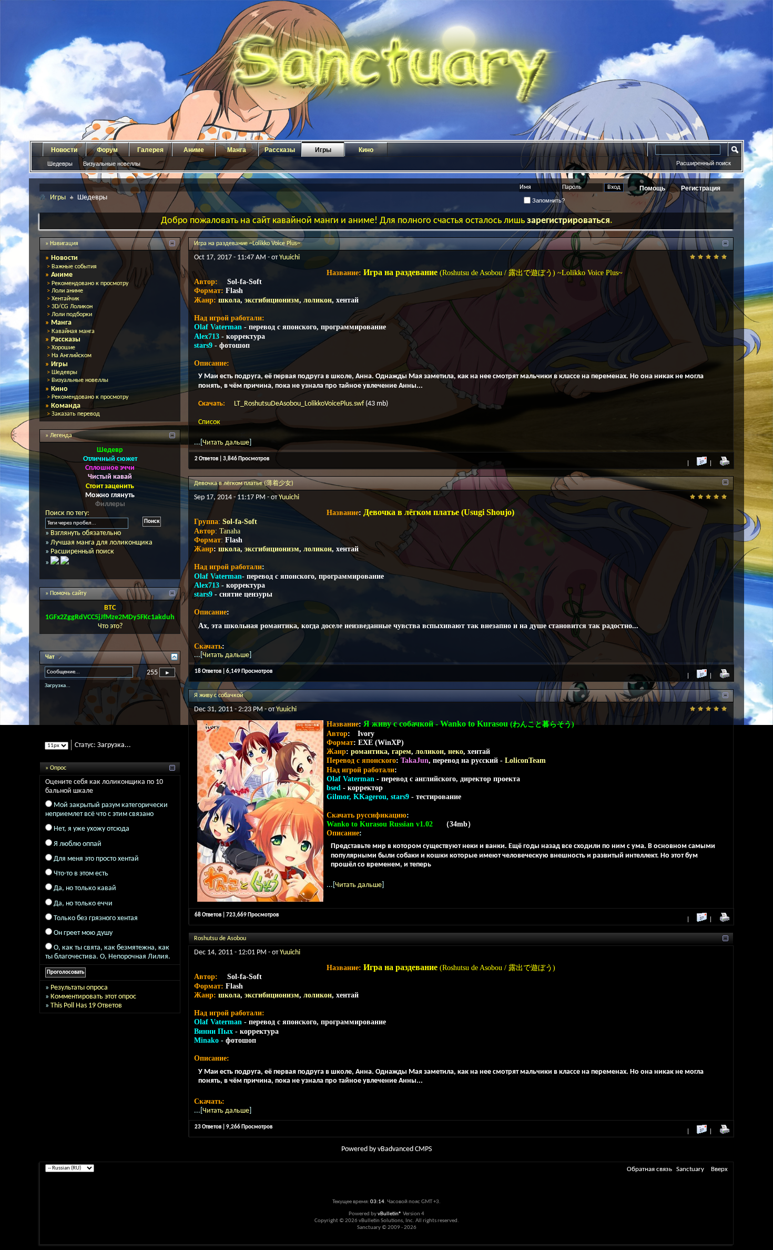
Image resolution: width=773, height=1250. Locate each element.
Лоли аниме (67, 291)
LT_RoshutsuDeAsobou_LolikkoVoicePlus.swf (299, 404)
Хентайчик (65, 299)
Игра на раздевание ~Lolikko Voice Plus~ (247, 243)
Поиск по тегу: (67, 513)
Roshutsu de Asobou (220, 938)
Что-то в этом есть (81, 882)
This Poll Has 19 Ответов (86, 1015)
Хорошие (63, 348)
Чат (50, 657)
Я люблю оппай (77, 853)
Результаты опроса (79, 997)
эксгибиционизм (272, 300)
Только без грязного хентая (96, 927)
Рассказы (280, 150)
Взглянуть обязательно (85, 533)
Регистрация (700, 188)
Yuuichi (289, 257)
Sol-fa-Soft (239, 522)
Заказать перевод (76, 414)
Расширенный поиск (703, 163)
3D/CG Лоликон (72, 307)
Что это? (110, 626)
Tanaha (229, 531)
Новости (64, 150)
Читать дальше (225, 443)
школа (229, 300)
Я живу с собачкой (218, 695)
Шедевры (60, 163)
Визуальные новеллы (111, 163)
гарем (401, 751)
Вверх (719, 1169)
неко (455, 751)
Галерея (150, 150)
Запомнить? (548, 200)
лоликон (317, 300)
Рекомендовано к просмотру (90, 283)
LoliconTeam (525, 760)
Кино (366, 150)
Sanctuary (690, 1169)
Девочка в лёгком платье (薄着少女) (243, 483)
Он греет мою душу (83, 942)
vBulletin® (390, 1214)
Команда (65, 406)
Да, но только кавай (85, 898)
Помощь (652, 188)
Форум (107, 150)
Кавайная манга (73, 331)
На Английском (71, 355)
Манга (236, 150)
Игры (323, 150)
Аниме (194, 150)
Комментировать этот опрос (93, 1006)
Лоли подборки (72, 314)
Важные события (74, 267)
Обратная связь (649, 1169)
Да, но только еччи (83, 912)
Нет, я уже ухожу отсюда (91, 838)
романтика (369, 751)
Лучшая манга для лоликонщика (101, 543)
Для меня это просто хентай (96, 868)
